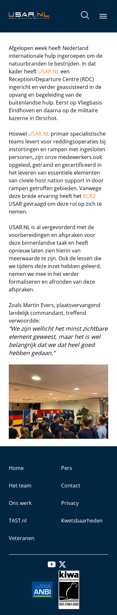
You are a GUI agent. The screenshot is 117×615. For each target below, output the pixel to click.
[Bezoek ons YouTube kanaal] (52, 566)
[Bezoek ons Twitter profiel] (62, 566)
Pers (66, 468)
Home (16, 468)
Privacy (70, 503)
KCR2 (89, 196)
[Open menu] (103, 16)
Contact (70, 485)
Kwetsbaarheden (82, 520)
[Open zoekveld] (85, 16)
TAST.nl (18, 520)
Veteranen (21, 538)
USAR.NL (48, 71)
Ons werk (20, 503)
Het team (20, 485)
